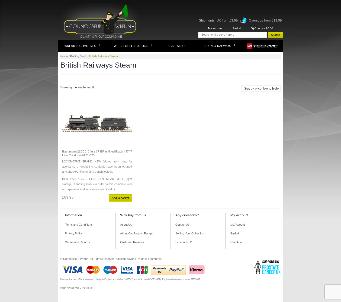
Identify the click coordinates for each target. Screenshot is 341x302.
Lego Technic (262, 46)
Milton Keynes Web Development (76, 288)
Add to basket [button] (120, 198)
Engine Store (176, 46)
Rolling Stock (78, 56)
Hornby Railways (217, 46)
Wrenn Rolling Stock (131, 46)
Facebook (181, 242)
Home (64, 56)
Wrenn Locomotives (80, 46)
